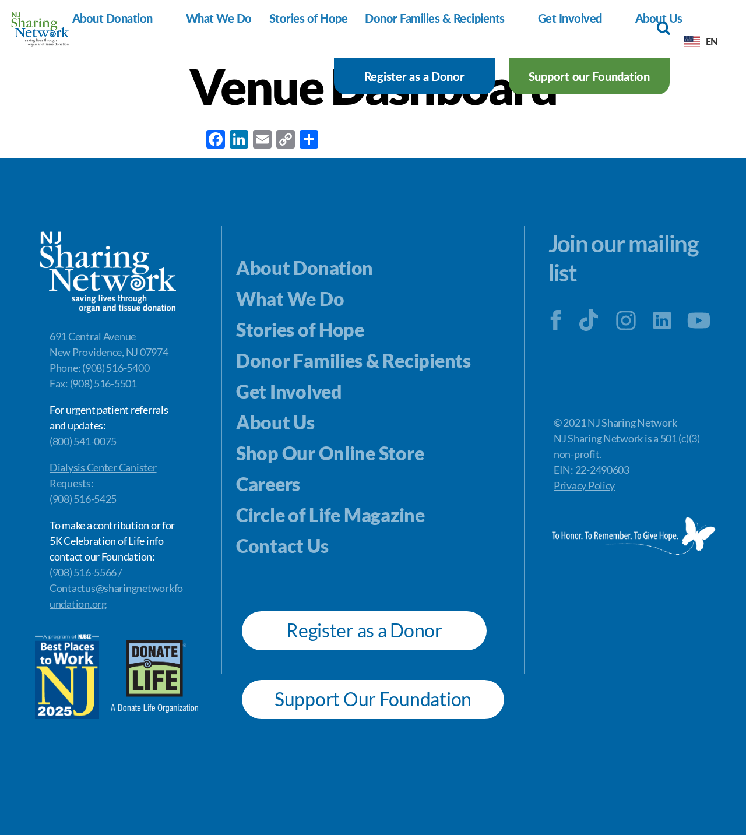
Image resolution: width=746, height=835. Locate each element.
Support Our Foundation (373, 699)
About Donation (112, 18)
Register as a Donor (414, 76)
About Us (275, 422)
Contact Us (282, 545)
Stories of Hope (308, 18)
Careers (268, 484)
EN (711, 41)
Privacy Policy (584, 485)
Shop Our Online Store (330, 453)
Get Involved (570, 18)
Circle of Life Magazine (330, 514)
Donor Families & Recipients (435, 18)
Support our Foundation (589, 76)
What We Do (219, 18)
